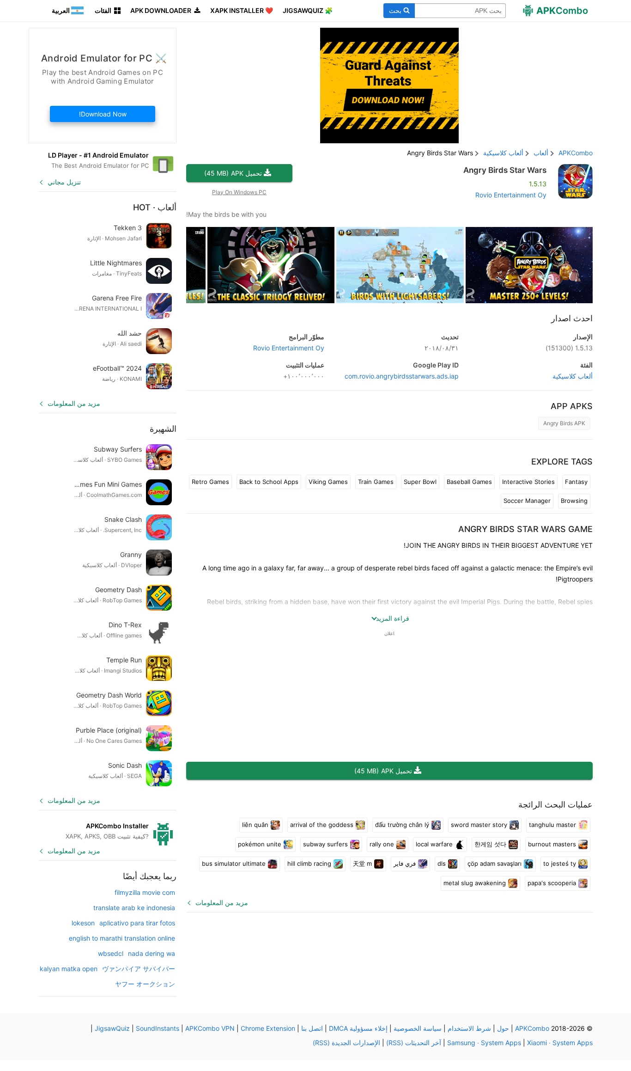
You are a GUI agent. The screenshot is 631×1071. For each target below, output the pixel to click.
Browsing (574, 500)
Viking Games (328, 481)
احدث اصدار (572, 318)
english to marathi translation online (122, 938)
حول (503, 1028)
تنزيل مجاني (64, 182)
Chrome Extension (268, 1028)
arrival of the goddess (321, 824)
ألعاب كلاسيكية (572, 376)
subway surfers (325, 844)
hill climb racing (309, 863)
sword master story (479, 824)
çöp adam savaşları (494, 863)
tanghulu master (552, 824)
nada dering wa (151, 953)
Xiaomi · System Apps (560, 1043)
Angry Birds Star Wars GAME (525, 529)
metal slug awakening (474, 883)
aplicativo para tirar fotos (137, 923)
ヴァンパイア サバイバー (138, 969)
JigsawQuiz (112, 1028)
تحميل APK (233, 173)
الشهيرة (163, 429)
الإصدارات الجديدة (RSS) (346, 1043)
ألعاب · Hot (154, 207)
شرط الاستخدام (469, 1028)
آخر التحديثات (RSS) (413, 1043)
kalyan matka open (68, 969)
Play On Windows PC (239, 192)
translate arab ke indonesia (134, 908)
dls (441, 863)
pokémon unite (259, 844)
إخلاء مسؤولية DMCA (358, 1028)
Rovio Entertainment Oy (510, 195)
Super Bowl (420, 481)
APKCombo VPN (210, 1028)
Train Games (376, 481)
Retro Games (210, 481)
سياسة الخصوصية (418, 1028)
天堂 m (362, 863)
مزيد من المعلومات (221, 902)
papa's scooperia (552, 883)
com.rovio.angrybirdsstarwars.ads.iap (402, 376)
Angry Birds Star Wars (504, 170)
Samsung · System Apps (484, 1043)
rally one (382, 844)
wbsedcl (110, 953)
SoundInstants (157, 1028)
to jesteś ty (559, 863)
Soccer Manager (527, 500)
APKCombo (575, 153)
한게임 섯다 (490, 844)
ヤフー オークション (145, 984)
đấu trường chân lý (402, 824)
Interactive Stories (528, 481)
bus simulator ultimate (234, 863)
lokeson (83, 923)
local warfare (434, 844)
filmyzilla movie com (145, 892)
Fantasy (576, 481)
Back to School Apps (268, 481)
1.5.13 (569, 348)
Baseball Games (469, 481)
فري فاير (405, 863)
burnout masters (552, 844)
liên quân (255, 824)
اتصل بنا (312, 1028)
